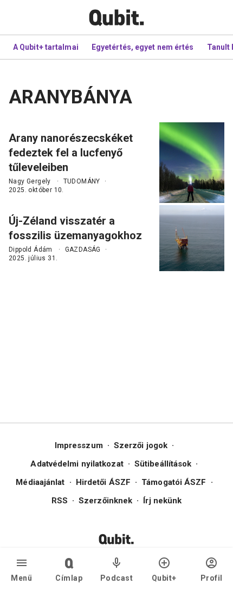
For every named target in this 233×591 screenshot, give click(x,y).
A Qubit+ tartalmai (46, 47)
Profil (211, 578)
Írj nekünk (162, 500)
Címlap (68, 578)
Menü (21, 578)
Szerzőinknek (105, 500)
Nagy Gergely (30, 181)
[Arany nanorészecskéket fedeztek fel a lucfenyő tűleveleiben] (191, 162)
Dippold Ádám (31, 249)
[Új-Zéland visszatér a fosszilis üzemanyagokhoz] (191, 238)
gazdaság (83, 249)
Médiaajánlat (40, 482)
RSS (59, 500)
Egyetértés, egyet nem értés (143, 47)
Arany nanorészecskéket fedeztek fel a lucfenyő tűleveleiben (71, 153)
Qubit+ (164, 578)
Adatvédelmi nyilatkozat (76, 464)
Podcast (116, 578)
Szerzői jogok (140, 445)
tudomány (81, 181)
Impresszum (79, 445)
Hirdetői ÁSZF (103, 482)
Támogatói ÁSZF (173, 482)
